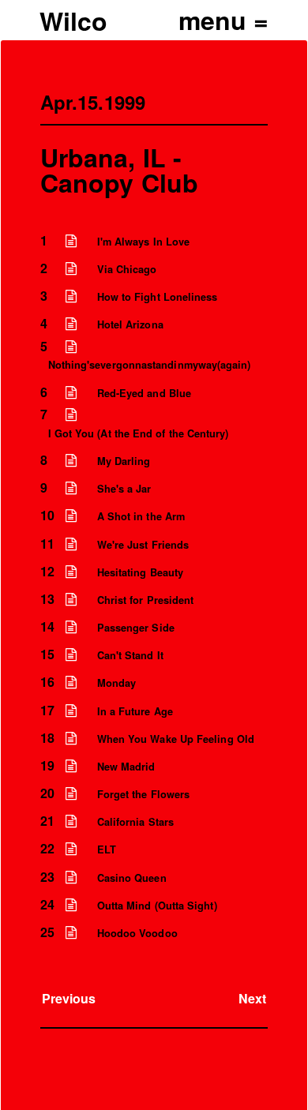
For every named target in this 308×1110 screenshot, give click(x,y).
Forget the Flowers (143, 794)
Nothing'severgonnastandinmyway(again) (149, 365)
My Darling (124, 461)
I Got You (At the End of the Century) (138, 433)
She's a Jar (124, 489)
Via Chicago (127, 269)
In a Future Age (135, 711)
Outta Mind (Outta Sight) (157, 905)
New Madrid (126, 766)
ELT (106, 849)
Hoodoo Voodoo (137, 933)
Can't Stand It (130, 655)
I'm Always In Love (143, 241)
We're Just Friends (143, 545)
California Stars (135, 822)
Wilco (73, 20)
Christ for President (145, 600)
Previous (69, 998)
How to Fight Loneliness (157, 297)
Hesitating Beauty (140, 572)
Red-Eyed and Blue (144, 393)
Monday (116, 683)
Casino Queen (132, 878)
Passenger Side (136, 628)
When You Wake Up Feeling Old (175, 739)
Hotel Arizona (130, 324)
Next (252, 998)
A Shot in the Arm (141, 516)
